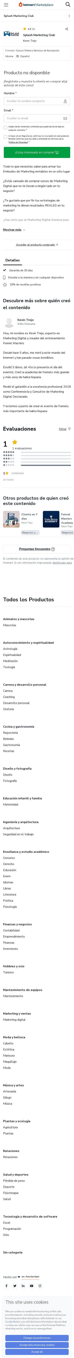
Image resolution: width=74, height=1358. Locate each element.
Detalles (13, 260)
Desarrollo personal (16, 703)
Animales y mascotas (18, 619)
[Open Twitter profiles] (15, 1286)
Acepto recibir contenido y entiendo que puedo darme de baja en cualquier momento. (36, 128)
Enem (7, 876)
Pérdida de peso (14, 1181)
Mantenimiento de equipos (22, 990)
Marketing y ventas (17, 1014)
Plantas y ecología (16, 1121)
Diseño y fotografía (17, 769)
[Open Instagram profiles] (40, 1286)
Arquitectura (11, 828)
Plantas (8, 1133)
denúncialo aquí (62, 563)
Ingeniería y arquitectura (21, 822)
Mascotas (9, 625)
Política (8, 901)
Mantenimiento (13, 996)
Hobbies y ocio (13, 966)
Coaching (9, 697)
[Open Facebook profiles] (6, 1286)
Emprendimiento (14, 936)
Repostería (10, 733)
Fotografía (10, 781)
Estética (8, 1049)
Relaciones (11, 1151)
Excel (6, 1223)
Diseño (7, 775)
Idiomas (8, 882)
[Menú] (6, 5)
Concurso (9, 858)
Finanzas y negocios (17, 924)
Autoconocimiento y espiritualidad (28, 643)
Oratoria (8, 709)
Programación (12, 1229)
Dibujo (7, 1097)
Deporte (8, 1187)
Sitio (6, 1235)
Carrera (8, 691)
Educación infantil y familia (22, 798)
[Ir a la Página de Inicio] (36, 5)
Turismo (8, 972)
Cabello (8, 1043)
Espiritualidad (12, 655)
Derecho (8, 864)
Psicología (10, 907)
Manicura (9, 1056)
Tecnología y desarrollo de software (30, 1217)
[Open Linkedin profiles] (23, 1286)
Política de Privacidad (18, 142)
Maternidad (10, 804)
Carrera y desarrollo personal (24, 685)
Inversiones (10, 949)
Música (7, 1104)
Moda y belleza (14, 1037)
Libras (7, 888)
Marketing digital (14, 1020)
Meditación (10, 661)
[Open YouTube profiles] (32, 1286)
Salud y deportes (15, 1175)
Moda (7, 1068)
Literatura (9, 894)
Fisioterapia (10, 1193)
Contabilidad (11, 930)
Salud (7, 1199)
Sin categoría (12, 1252)
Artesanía (9, 1091)
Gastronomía (11, 745)
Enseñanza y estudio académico (26, 852)
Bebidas (8, 739)
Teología (9, 667)
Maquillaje (10, 1062)
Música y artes (13, 1085)
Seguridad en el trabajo (18, 834)
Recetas (8, 751)
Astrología (10, 649)
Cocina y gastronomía (18, 727)
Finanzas (8, 943)
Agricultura (10, 1127)
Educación (9, 870)
